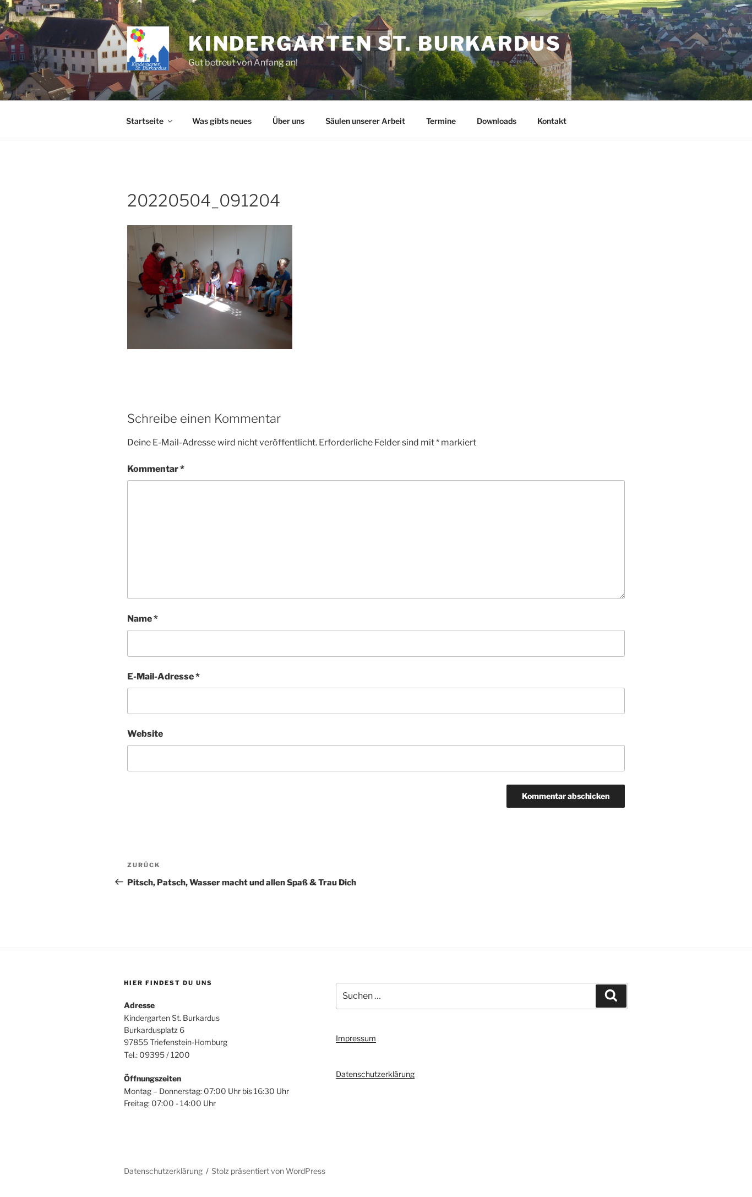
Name (142, 618)
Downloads (496, 121)
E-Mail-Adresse (163, 676)
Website (145, 733)
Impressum (356, 1038)
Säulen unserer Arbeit (365, 121)
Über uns (288, 121)
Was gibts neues (222, 121)
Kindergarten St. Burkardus (375, 43)
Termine (441, 121)
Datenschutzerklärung (375, 1074)
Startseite (145, 121)
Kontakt (551, 121)
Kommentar (155, 469)
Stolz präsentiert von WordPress (268, 1171)
